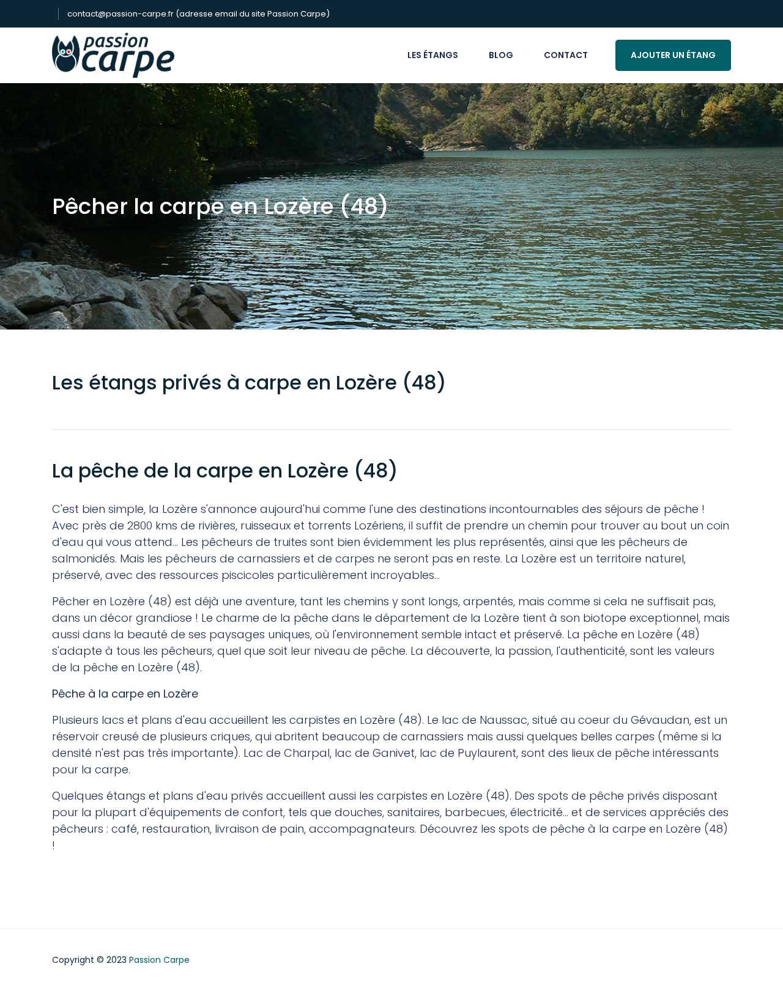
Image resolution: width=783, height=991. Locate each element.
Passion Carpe (159, 960)
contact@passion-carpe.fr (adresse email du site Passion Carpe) (198, 14)
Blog (501, 55)
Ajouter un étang (673, 55)
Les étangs (432, 55)
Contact (566, 55)
